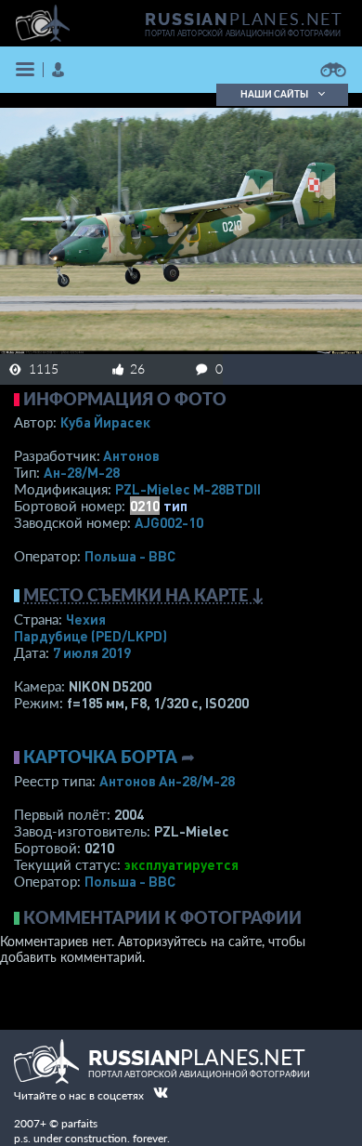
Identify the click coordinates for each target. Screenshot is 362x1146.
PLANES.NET (244, 18)
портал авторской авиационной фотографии (243, 33)
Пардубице (90, 635)
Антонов (131, 455)
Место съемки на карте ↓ (144, 595)
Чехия (86, 619)
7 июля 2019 (92, 652)
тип (175, 505)
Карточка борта (100, 756)
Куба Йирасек (105, 422)
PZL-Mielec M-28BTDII (188, 489)
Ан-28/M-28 (82, 472)
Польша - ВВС (129, 555)
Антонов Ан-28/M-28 (167, 780)
